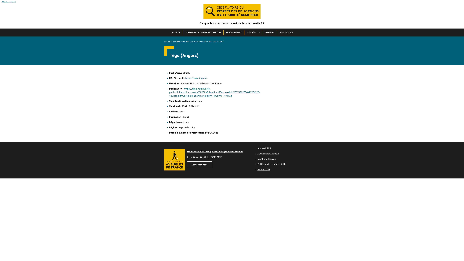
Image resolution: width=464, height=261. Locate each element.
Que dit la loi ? (234, 32)
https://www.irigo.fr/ (196, 78)
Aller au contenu (9, 2)
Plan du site (263, 170)
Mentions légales (266, 159)
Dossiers (269, 32)
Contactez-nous (199, 165)
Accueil (175, 32)
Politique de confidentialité (271, 164)
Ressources (286, 32)
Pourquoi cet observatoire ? (201, 32)
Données (251, 32)
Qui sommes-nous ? (268, 154)
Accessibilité (264, 148)
